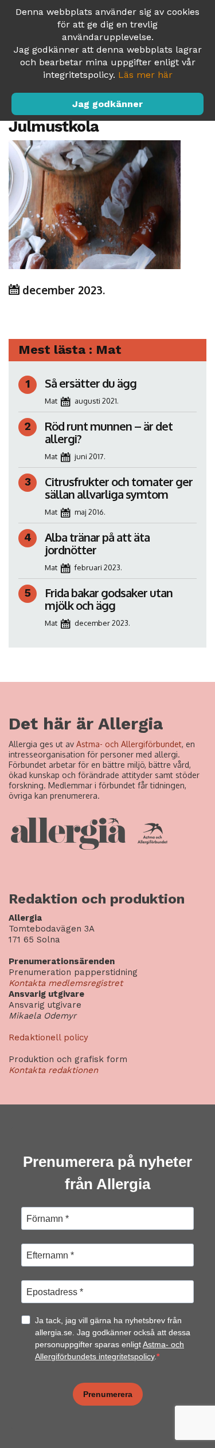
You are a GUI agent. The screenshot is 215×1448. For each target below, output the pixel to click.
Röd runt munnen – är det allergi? (109, 432)
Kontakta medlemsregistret (66, 983)
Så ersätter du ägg (90, 383)
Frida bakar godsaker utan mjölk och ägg (109, 599)
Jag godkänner (107, 103)
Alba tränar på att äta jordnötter (97, 543)
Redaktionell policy (48, 1037)
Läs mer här (145, 74)
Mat (51, 400)
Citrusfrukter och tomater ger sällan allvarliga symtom (119, 488)
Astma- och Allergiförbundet (129, 744)
